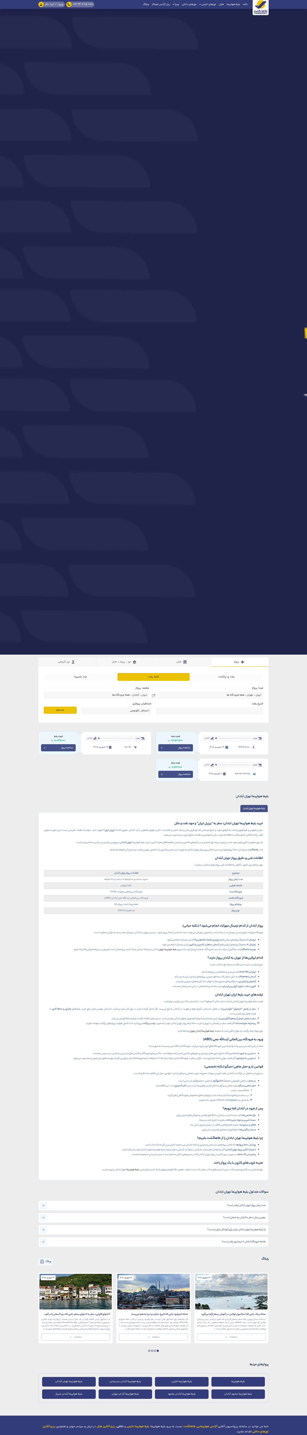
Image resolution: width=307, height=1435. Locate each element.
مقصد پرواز (142, 688)
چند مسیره (80, 677)
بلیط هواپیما (233, 4)
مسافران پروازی (142, 704)
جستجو (60, 710)
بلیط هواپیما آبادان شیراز (68, 1394)
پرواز (236, 662)
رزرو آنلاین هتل (106, 1426)
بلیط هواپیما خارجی (181, 1382)
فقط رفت (153, 677)
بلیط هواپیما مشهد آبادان (238, 1394)
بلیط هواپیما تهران (167, 950)
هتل (221, 4)
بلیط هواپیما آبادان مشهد (182, 1394)
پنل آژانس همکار (161, 4)
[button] (158, 1351)
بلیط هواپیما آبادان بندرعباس (125, 1382)
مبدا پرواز (257, 688)
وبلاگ (146, 4)
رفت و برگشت (226, 677)
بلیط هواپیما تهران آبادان (68, 1382)
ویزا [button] (176, 4)
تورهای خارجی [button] (208, 4)
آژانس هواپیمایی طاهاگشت (200, 1426)
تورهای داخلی (189, 4)
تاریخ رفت (257, 704)
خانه (245, 4)
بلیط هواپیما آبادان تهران (202, 1031)
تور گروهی (64, 662)
